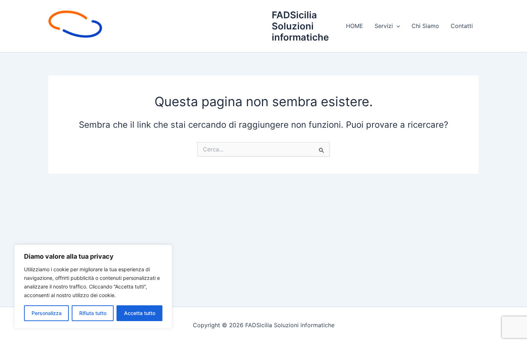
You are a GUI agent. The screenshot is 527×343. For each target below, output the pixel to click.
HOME (354, 25)
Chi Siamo (425, 25)
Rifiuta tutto (92, 313)
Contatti (462, 25)
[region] (93, 287)
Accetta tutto (139, 313)
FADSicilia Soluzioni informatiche (300, 26)
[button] (396, 25)
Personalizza (47, 313)
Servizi (384, 25)
